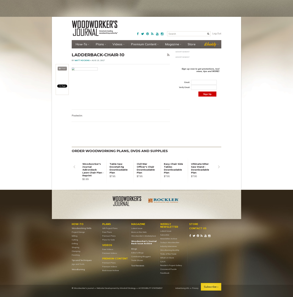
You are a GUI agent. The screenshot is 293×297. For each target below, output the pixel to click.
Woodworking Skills (81, 228)
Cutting (75, 240)
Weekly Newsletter (169, 225)
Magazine (172, 44)
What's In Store (167, 258)
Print (63, 68)
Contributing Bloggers (141, 256)
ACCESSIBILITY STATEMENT (150, 288)
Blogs (134, 249)
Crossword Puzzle (168, 269)
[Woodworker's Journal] (129, 201)
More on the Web (139, 232)
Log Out (216, 33)
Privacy (195, 288)
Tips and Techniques (82, 260)
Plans (100, 44)
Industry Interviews (168, 246)
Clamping (76, 251)
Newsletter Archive (168, 239)
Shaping (75, 247)
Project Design (78, 232)
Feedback (164, 273)
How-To (81, 44)
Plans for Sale (108, 240)
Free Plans (107, 232)
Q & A (162, 261)
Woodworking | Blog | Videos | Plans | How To (95, 28)
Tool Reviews (137, 266)
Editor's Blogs (137, 253)
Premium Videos (109, 253)
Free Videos (107, 249)
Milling (74, 236)
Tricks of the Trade (168, 254)
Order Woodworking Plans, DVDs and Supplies (120, 151)
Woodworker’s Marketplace (143, 236)
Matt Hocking (82, 60)
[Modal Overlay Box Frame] (198, 79)
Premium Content (144, 44)
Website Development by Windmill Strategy (116, 288)
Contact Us (197, 228)
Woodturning (78, 269)
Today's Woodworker (169, 242)
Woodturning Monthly (169, 250)
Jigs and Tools (78, 264)
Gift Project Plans (110, 228)
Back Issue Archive (110, 270)
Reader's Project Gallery (171, 265)
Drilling (75, 243)
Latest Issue (136, 228)
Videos (117, 44)
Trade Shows (137, 260)
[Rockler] (163, 201)
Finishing (76, 255)
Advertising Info (182, 288)
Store (191, 44)
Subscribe (164, 235)
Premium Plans (109, 236)
